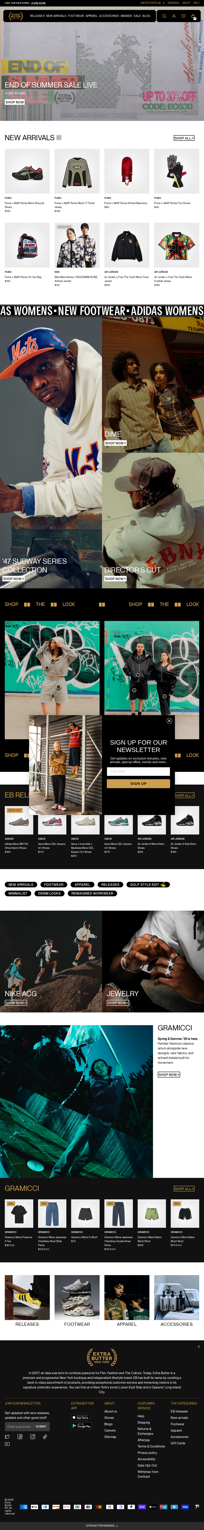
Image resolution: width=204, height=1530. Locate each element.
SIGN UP (138, 784)
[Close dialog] (169, 720)
